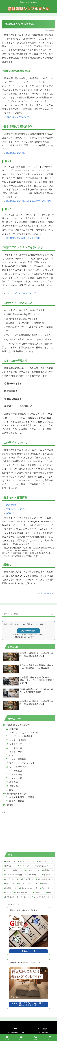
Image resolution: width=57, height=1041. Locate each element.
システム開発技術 (17, 759)
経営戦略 (13, 782)
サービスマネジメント (19, 767)
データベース (15, 748)
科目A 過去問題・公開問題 (21, 797)
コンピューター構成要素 (21, 736)
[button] (52, 613)
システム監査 (15, 771)
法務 (11, 790)
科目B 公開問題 (16, 801)
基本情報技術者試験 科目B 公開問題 (23, 238)
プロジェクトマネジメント (22, 763)
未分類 (10, 805)
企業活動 (13, 786)
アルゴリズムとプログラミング (21, 293)
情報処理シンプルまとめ (17, 117)
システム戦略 (15, 774)
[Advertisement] (22, 831)
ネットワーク (15, 751)
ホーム (15, 1028)
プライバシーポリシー (16, 509)
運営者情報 (11, 505)
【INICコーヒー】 (28, 951)
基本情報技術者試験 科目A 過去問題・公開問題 (28, 201)
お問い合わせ (12, 513)
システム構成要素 (17, 740)
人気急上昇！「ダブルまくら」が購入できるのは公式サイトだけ (28, 1004)
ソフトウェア (15, 744)
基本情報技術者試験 (15, 153)
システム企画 (15, 778)
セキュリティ (15, 755)
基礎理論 (13, 729)
